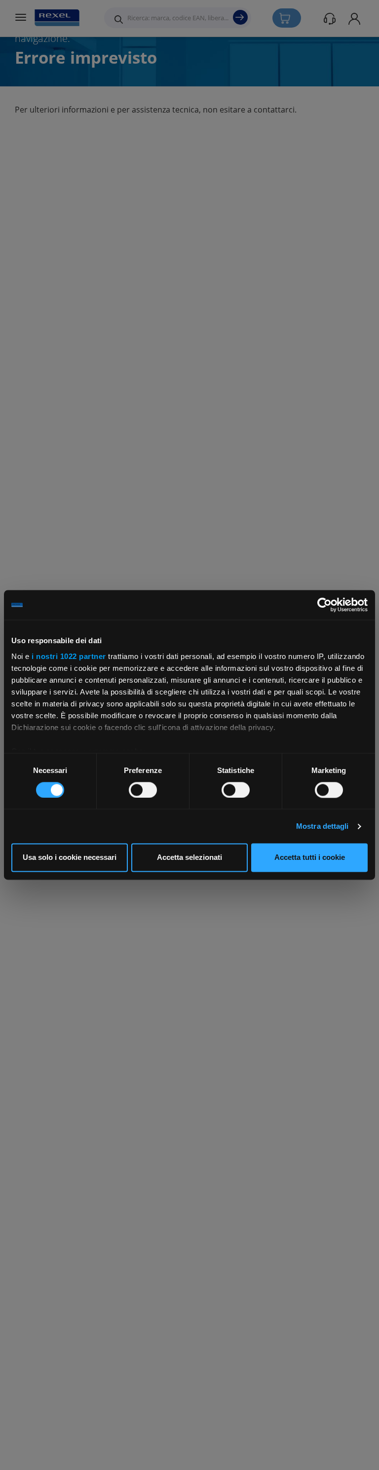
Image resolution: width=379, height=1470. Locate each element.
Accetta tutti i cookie (309, 857)
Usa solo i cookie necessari (69, 857)
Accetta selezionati (189, 857)
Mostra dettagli (322, 826)
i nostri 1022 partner (69, 656)
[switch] (143, 790)
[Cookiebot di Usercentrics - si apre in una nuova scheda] (324, 604)
